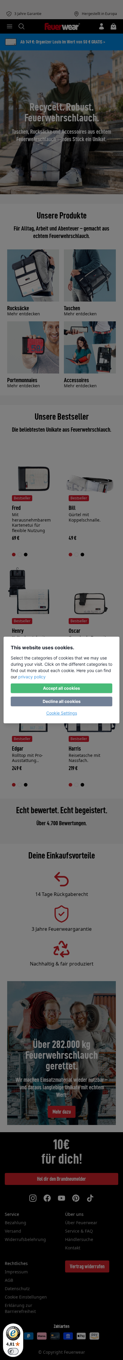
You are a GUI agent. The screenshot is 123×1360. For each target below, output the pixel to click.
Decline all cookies (62, 701)
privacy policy (32, 676)
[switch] (13, 1351)
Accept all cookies (61, 688)
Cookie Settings (61, 713)
